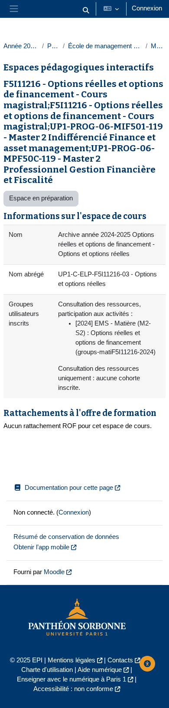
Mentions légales (71, 660)
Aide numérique (100, 669)
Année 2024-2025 (21, 46)
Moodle (54, 571)
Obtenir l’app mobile (41, 547)
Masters (158, 46)
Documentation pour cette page (69, 487)
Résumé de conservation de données (66, 536)
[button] (86, 11)
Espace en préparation (41, 198)
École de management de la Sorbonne (105, 46)
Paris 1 (53, 46)
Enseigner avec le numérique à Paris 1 (71, 679)
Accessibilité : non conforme (73, 688)
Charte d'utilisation (47, 669)
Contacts (120, 660)
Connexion (147, 8)
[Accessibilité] (147, 663)
